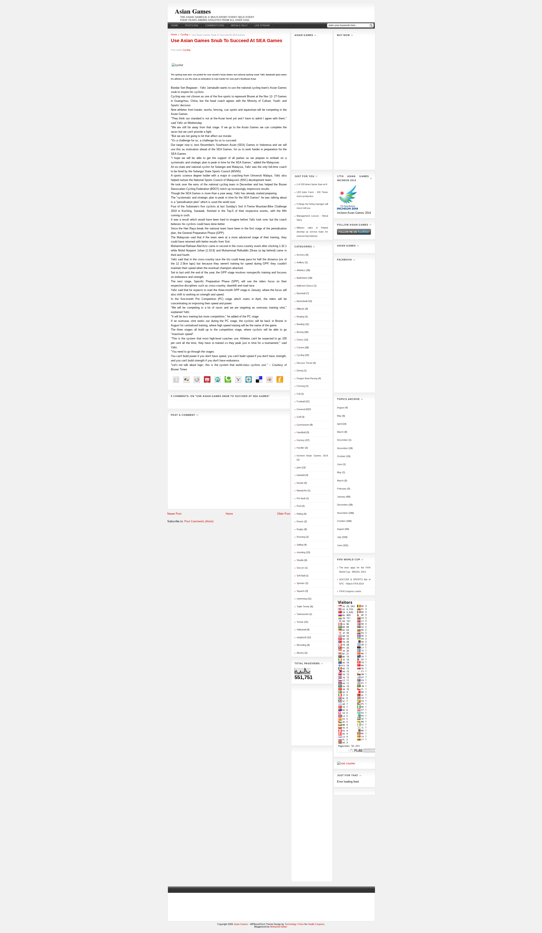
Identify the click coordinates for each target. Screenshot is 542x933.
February (342, 488)
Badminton (302, 278)
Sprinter (301, 583)
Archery (301, 255)
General (301, 409)
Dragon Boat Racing (307, 378)
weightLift (301, 637)
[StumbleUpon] (217, 379)
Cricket (300, 347)
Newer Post (174, 513)
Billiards (300, 308)
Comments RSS (214, 25)
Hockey (301, 440)
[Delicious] (259, 379)
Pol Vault (301, 498)
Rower (300, 521)
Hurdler (300, 448)
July (339, 537)
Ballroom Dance (305, 285)
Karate (300, 483)
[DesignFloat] (248, 379)
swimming (302, 598)
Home (174, 25)
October (341, 456)
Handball (301, 432)
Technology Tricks (294, 924)
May (339, 416)
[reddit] (197, 379)
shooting (301, 552)
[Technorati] (228, 379)
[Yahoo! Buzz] (238, 379)
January (341, 496)
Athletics (301, 270)
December (342, 440)
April (339, 424)
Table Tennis (303, 606)
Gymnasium (303, 424)
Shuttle (300, 560)
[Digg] (176, 379)
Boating (300, 316)
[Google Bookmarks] (186, 379)
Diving (300, 370)
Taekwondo (302, 614)
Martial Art (302, 490)
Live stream (262, 25)
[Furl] (280, 379)
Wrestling (301, 645)
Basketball (302, 301)
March (340, 432)
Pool (299, 506)
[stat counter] (346, 763)
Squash (300, 591)
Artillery (300, 262)
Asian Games (193, 11)
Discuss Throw (304, 363)
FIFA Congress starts (350, 591)
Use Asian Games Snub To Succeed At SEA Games (226, 40)
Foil (298, 394)
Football (301, 401)
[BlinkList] (269, 379)
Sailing (300, 544)
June (339, 464)
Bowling (300, 324)
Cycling (184, 34)
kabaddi (301, 475)
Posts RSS (191, 25)
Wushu (300, 653)
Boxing (300, 332)
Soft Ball (301, 575)
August (340, 407)
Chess (300, 339)
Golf (299, 417)
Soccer (300, 567)
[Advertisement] (312, 103)
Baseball (301, 293)
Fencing (301, 386)
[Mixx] (207, 379)
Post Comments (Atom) (198, 521)
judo (299, 467)
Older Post (283, 513)
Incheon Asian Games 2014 (312, 455)
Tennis (300, 622)
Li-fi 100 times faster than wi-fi (312, 184)
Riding (300, 514)
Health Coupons (316, 924)
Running (301, 537)
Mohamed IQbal (278, 926)
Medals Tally (239, 25)
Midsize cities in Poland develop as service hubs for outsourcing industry (312, 231)
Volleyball (301, 629)
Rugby (300, 529)
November (342, 448)
